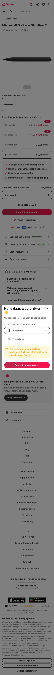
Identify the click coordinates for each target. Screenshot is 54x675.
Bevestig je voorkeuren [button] (27, 365)
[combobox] (27, 331)
